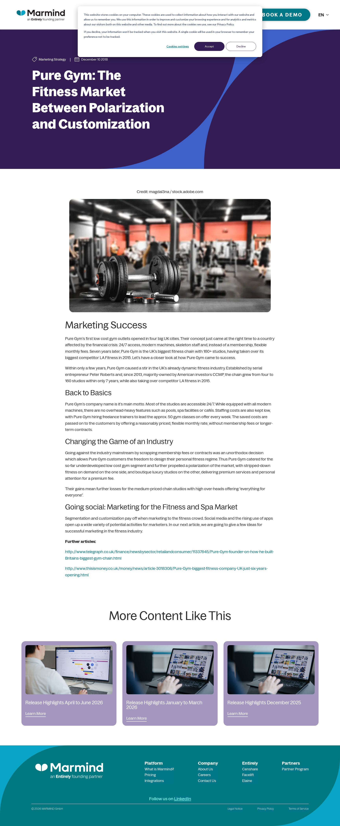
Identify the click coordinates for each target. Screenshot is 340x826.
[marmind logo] (40, 15)
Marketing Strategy (52, 59)
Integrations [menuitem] (154, 780)
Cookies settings (177, 46)
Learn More (35, 713)
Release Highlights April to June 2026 (64, 702)
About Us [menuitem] (205, 769)
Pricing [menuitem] (150, 775)
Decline (241, 46)
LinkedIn (182, 798)
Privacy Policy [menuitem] (265, 808)
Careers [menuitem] (204, 775)
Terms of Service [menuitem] (299, 808)
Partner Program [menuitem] (295, 769)
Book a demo (282, 15)
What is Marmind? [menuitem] (159, 769)
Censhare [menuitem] (250, 769)
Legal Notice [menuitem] (235, 808)
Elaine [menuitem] (247, 780)
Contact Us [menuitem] (207, 780)
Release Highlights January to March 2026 (164, 705)
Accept (209, 46)
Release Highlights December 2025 (264, 702)
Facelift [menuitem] (248, 775)
